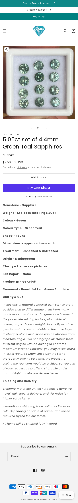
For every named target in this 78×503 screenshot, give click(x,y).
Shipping (22, 167)
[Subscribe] (67, 456)
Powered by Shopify (48, 499)
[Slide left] (31, 128)
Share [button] (11, 155)
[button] (5, 31)
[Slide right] (47, 128)
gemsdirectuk (33, 499)
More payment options (39, 196)
